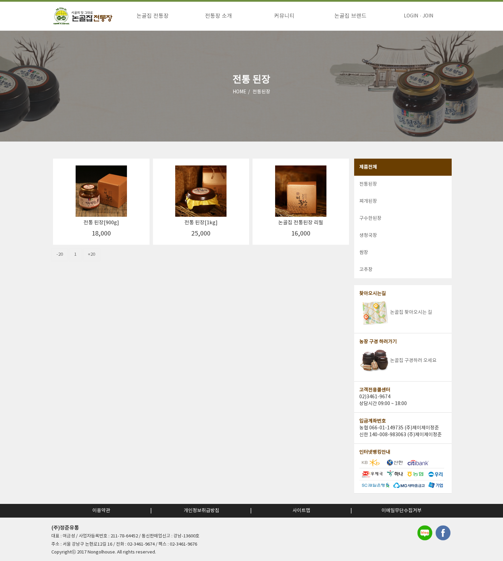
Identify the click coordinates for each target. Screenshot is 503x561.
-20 (59, 254)
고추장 (366, 269)
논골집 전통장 (153, 16)
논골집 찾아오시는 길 (411, 312)
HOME (239, 92)
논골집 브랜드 (350, 16)
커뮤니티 (284, 16)
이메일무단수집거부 (402, 510)
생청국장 (368, 235)
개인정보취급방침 (201, 510)
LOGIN (411, 16)
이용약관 (101, 510)
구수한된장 (370, 218)
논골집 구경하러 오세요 (413, 360)
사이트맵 (301, 510)
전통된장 (261, 92)
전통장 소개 (218, 16)
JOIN (428, 16)
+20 (91, 254)
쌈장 (363, 252)
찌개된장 (368, 201)
